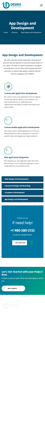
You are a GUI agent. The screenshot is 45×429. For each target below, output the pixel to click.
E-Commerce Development (12, 368)
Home (6, 32)
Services (14, 32)
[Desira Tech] (12, 5)
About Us (6, 343)
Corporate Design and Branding (17, 186)
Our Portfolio (7, 347)
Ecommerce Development (15, 193)
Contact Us (7, 352)
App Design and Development (16, 199)
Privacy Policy (22, 426)
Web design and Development (16, 179)
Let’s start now (20, 243)
